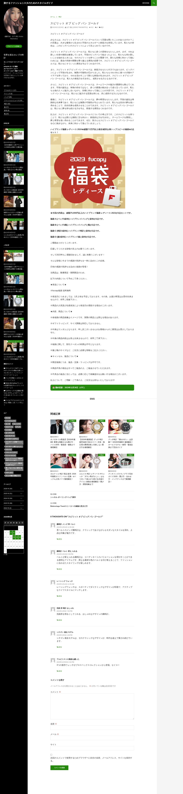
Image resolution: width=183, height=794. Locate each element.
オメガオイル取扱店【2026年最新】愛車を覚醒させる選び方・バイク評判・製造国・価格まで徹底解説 (62, 443)
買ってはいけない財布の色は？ (14, 468)
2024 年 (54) (8, 498)
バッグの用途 (9, 378)
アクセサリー (10, 90)
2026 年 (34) (8, 489)
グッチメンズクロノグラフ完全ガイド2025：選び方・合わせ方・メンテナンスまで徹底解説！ (120, 478)
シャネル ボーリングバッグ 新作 (63, 495)
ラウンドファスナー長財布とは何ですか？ (14, 464)
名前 (53, 724)
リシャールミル (10, 455)
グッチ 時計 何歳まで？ (13, 475)
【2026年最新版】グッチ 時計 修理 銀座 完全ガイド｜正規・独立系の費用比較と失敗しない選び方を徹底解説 (92, 443)
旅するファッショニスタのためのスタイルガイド (28, 3)
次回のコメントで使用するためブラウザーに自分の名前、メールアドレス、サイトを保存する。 (91, 759)
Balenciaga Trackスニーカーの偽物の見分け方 (69, 504)
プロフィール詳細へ (14, 46)
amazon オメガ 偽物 (11, 66)
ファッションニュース (13, 100)
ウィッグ (8, 94)
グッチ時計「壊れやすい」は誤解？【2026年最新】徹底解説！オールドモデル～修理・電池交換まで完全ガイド (120, 443)
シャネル (8, 430)
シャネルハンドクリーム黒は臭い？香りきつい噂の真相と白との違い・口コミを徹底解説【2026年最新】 (13, 169)
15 (20, 537)
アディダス (9, 472)
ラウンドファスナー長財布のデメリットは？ (14, 459)
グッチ (18, 427)
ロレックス (16, 424)
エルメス (8, 449)
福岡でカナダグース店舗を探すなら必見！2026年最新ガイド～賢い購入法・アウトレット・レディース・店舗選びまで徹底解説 (14, 214)
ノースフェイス (10, 421)
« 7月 (5, 554)
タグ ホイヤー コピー (11, 69)
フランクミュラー (11, 452)
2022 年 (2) (7, 508)
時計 (102, 27)
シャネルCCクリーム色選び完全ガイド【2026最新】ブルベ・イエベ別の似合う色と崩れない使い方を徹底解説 (14, 236)
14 (17, 537)
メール (54, 734)
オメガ (8, 424)
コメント (55, 692)
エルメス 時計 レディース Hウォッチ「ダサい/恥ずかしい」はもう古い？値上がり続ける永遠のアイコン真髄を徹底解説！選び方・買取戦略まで (92, 479)
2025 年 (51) (8, 493)
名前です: (8, 36)
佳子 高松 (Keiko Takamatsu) (77, 27)
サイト (53, 744)
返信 (60, 539)
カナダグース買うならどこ (14, 446)
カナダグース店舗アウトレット (14, 442)
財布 (6, 110)
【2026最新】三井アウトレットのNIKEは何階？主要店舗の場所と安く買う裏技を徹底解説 (14, 146)
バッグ (8, 97)
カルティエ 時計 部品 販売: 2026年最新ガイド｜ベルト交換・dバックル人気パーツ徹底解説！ (63, 476)
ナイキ (8, 418)
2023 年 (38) (8, 503)
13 (14, 537)
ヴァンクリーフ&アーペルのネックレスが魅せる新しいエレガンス (13, 370)
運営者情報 (145, 3)
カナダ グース (10, 436)
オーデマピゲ (10, 433)
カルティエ (9, 427)
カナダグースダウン (12, 439)
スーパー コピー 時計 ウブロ (13, 71)
